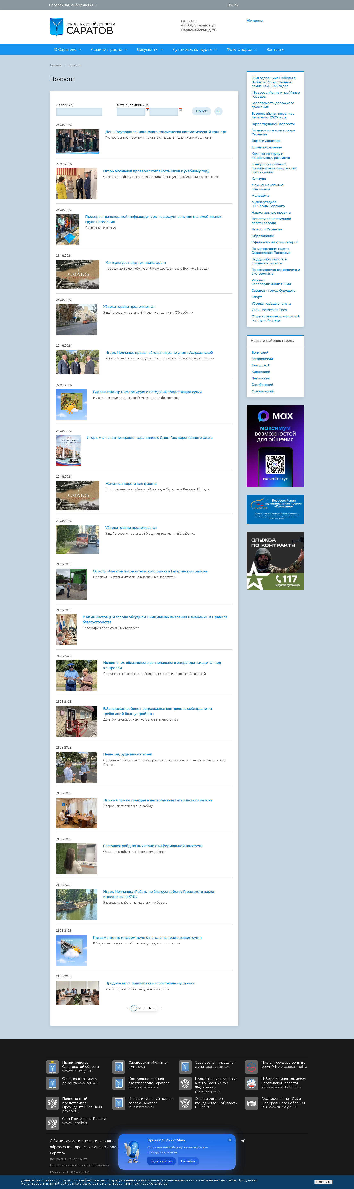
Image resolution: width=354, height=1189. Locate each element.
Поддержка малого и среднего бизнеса (269, 261)
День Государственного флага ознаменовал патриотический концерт (165, 132)
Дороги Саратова (266, 141)
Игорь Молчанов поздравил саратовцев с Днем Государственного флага (150, 438)
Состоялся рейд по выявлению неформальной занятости (153, 846)
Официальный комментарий (275, 242)
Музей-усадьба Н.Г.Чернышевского (268, 204)
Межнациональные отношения (267, 187)
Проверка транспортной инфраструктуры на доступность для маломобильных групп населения (153, 219)
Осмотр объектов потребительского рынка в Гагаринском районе (150, 571)
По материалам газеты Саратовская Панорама (271, 251)
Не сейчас (188, 1161)
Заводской (260, 365)
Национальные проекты (271, 212)
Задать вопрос (162, 1161)
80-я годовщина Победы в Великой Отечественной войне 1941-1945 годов (274, 82)
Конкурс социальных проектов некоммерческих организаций (274, 168)
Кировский (261, 372)
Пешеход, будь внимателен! (127, 754)
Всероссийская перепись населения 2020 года (273, 115)
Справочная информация (71, 5)
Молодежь (260, 195)
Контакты (275, 49)
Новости (74, 65)
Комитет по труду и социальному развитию (271, 156)
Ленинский (261, 378)
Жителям (255, 21)
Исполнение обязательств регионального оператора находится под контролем (162, 665)
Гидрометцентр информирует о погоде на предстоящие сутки (147, 392)
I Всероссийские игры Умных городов (276, 95)
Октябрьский (262, 385)
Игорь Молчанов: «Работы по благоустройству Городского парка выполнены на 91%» (158, 894)
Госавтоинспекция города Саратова (273, 132)
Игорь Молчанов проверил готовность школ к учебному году (156, 171)
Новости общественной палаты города (271, 221)
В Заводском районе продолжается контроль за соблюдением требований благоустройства (157, 711)
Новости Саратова (267, 229)
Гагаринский (262, 359)
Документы (147, 49)
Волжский (260, 352)
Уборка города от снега (271, 303)
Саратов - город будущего (273, 290)
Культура (259, 179)
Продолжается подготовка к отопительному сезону (149, 983)
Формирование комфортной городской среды (276, 318)
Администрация (106, 49)
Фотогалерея (239, 49)
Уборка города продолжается (129, 307)
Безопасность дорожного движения (273, 105)
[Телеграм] (244, 1141)
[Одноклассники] (236, 1141)
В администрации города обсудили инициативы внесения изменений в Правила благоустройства (155, 619)
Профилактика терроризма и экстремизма (276, 272)
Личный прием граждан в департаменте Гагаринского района (157, 800)
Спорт (257, 297)
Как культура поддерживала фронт (135, 263)
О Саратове (65, 49)
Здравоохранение (267, 147)
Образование (263, 236)
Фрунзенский (263, 391)
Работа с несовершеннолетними (271, 282)
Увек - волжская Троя (269, 310)
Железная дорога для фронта (131, 484)
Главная (55, 65)
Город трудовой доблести (273, 124)
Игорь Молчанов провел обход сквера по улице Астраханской (159, 353)
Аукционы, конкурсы (192, 49)
